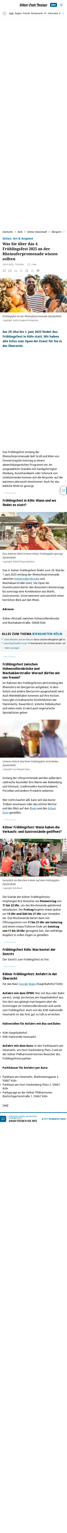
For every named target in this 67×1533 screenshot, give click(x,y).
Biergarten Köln (47, 634)
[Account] (61, 5)
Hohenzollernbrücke (26, 579)
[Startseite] (33, 5)
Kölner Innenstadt (37, 232)
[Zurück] (4, 13)
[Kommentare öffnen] (64, 490)
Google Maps (27, 984)
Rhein (33, 808)
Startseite (7, 232)
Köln (20, 232)
